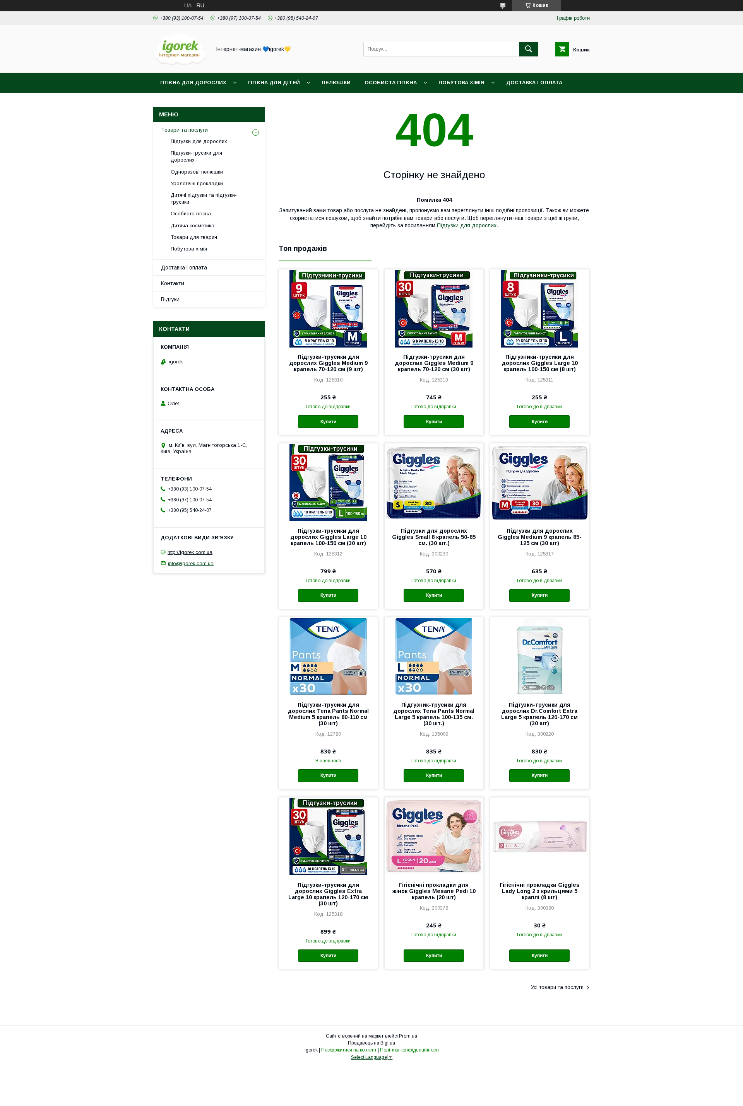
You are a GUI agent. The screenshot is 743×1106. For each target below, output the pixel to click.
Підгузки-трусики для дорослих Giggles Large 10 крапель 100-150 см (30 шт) (328, 537)
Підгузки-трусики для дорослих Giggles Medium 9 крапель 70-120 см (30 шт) (434, 363)
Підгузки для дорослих (466, 225)
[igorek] (180, 63)
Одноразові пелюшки (197, 172)
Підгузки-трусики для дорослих (196, 156)
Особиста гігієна (391, 82)
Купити (328, 421)
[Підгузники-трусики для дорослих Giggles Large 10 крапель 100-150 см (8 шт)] (539, 308)
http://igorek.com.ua (190, 552)
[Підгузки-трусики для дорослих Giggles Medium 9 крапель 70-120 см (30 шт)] (434, 308)
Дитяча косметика (192, 225)
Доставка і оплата (534, 82)
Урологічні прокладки (197, 183)
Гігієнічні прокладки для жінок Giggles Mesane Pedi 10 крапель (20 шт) (434, 891)
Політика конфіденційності (409, 1050)
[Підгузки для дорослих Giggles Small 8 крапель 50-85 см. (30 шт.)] (434, 482)
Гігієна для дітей (274, 82)
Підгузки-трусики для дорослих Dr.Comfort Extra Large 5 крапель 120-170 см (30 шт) (539, 714)
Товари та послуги (184, 130)
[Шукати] (528, 49)
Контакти (172, 283)
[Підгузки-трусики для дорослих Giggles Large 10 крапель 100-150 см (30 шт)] (328, 482)
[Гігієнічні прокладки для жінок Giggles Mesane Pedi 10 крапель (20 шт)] (434, 836)
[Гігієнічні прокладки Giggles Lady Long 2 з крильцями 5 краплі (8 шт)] (539, 836)
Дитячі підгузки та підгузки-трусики (204, 198)
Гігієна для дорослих (193, 82)
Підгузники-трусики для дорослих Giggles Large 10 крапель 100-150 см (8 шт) (540, 363)
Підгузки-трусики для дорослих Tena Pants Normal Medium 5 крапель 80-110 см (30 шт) (328, 714)
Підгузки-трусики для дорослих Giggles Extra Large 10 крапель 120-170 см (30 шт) (328, 894)
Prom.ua (408, 1036)
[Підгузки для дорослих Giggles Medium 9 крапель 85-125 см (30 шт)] (539, 482)
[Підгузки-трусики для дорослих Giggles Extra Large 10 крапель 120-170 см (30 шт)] (328, 836)
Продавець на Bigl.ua (371, 1043)
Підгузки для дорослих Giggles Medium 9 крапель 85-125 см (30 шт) (540, 537)
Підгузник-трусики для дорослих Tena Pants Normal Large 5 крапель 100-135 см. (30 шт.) (433, 714)
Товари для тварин (194, 237)
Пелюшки (336, 82)
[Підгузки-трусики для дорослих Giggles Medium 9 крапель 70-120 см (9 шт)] (328, 308)
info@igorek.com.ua (191, 563)
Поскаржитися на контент (349, 1050)
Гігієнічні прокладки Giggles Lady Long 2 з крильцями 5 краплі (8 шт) (540, 891)
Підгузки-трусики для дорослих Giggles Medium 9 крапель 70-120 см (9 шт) (328, 363)
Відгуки (170, 299)
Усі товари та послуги (557, 987)
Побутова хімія (461, 82)
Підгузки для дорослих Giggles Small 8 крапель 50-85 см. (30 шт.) (434, 537)
